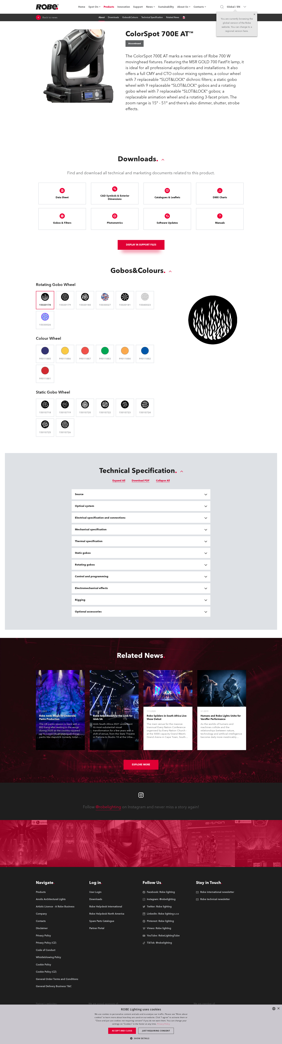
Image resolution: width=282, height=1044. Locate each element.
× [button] (278, 1008)
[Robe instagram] (141, 795)
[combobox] (273, 1008)
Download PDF (140, 480)
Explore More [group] (141, 764)
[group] (57, 899)
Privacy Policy (163, 1023)
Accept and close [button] (122, 1030)
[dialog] (141, 1024)
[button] (141, 1038)
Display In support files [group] (141, 244)
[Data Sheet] (183, 17)
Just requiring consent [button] (156, 1030)
